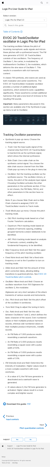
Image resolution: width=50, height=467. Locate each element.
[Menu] (47, 3)
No (31, 439)
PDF (29, 404)
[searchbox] (25, 25)
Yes (17, 439)
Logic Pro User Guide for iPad (17, 9)
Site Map (15, 463)
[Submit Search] (5, 25)
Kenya (3, 457)
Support (10, 446)
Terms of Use (6, 463)
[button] (41, 3)
